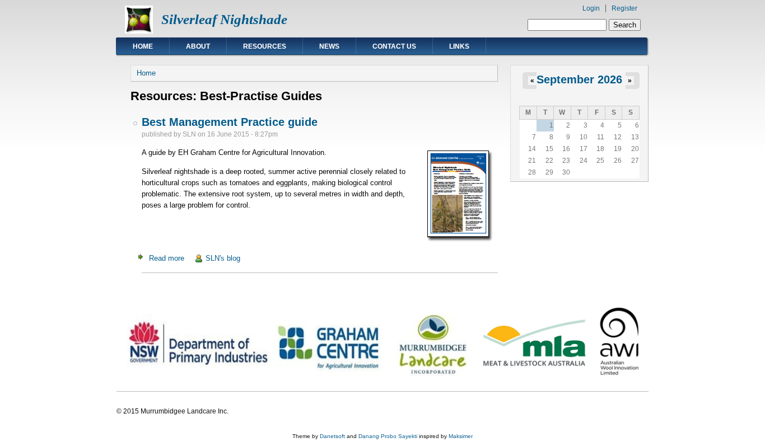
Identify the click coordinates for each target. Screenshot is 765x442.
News (329, 46)
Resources (264, 46)
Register (624, 8)
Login (591, 8)
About (198, 46)
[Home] (139, 31)
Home (143, 46)
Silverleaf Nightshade (224, 19)
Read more (166, 258)
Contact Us (394, 46)
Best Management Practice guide (230, 122)
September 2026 (579, 79)
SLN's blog (223, 258)
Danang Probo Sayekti (387, 436)
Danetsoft (332, 436)
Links (459, 46)
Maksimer (461, 436)
